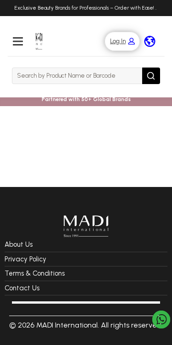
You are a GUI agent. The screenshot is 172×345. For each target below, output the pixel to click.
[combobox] (77, 76)
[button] (117, 41)
